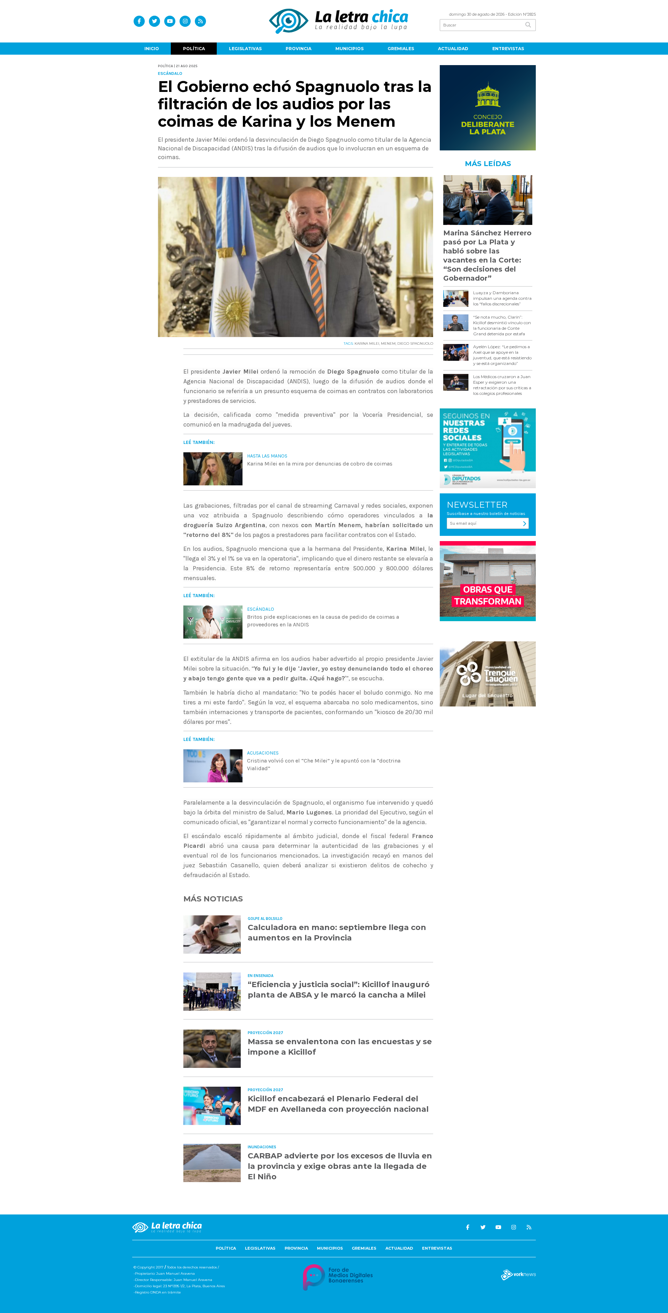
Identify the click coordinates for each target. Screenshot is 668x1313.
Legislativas (245, 48)
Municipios (349, 48)
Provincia (298, 48)
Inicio (151, 48)
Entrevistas (508, 48)
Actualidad (453, 48)
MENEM (388, 343)
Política (194, 48)
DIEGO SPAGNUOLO (415, 343)
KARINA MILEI (367, 343)
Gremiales (401, 48)
